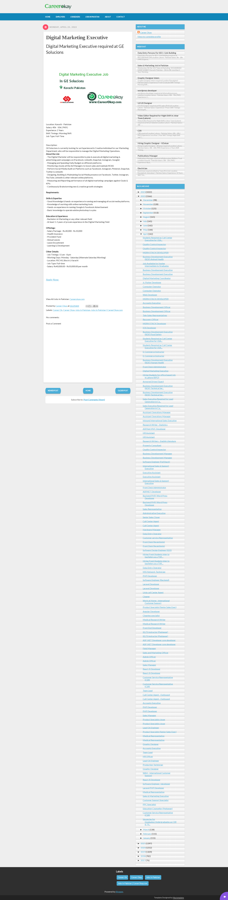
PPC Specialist (149, 804)
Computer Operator (152, 286)
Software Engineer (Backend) (156, 580)
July (145, 221)
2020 (143, 847)
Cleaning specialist (151, 615)
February (147, 833)
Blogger (119, 891)
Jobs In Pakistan (82, 310)
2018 (143, 856)
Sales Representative (152, 509)
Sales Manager (149, 665)
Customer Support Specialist (155, 800)
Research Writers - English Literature (159, 441)
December (148, 200)
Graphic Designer (151, 744)
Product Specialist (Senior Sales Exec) (159, 607)
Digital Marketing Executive (77, 37)
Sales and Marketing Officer (155, 652)
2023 (143, 192)
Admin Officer (149, 656)
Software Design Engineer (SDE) (157, 550)
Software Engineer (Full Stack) (156, 461)
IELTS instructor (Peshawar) (155, 632)
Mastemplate (178, 897)
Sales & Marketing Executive (156, 796)
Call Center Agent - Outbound (156, 694)
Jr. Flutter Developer (152, 282)
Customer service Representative (158, 538)
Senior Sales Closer (151, 517)
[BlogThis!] (89, 306)
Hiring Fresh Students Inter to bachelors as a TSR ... (156, 555)
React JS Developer (151, 669)
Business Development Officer (156, 307)
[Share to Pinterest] (97, 306)
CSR (139, 130)
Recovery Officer (150, 319)
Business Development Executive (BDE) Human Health (158, 361)
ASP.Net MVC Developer (154, 429)
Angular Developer (151, 611)
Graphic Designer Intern (148, 78)
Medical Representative (153, 736)
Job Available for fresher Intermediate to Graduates (156, 264)
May (145, 229)
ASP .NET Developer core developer (159, 640)
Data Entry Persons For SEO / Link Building (157, 53)
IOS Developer (149, 327)
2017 (143, 860)
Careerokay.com (77, 299)
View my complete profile (149, 36)
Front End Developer (152, 628)
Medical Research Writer (154, 619)
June (145, 225)
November (148, 204)
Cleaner (146, 596)
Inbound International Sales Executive (160, 420)
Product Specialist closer (154, 719)
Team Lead (148, 690)
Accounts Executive (152, 303)
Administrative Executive (154, 513)
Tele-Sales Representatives (155, 315)
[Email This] (87, 306)
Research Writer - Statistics (155, 424)
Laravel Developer (151, 584)
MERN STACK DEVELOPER (155, 252)
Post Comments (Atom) (94, 399)
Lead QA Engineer (151, 727)
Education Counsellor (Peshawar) (158, 808)
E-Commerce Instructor (153, 352)
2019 (143, 852)
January (146, 838)
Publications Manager (148, 155)
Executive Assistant (151, 472)
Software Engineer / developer (156, 784)
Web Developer (150, 294)
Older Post (123, 390)
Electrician (142, 168)
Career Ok (57, 310)
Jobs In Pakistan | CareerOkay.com (107, 310)
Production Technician (153, 765)
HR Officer (148, 756)
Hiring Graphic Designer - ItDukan (153, 143)
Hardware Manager (152, 529)
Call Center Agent (151, 521)
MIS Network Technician (154, 571)
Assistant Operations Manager (157, 412)
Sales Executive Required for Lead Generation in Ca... (158, 400)
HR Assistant (149, 433)
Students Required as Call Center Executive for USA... (157, 238)
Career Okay (69, 310)
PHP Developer (150, 576)
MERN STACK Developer (154, 323)
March (146, 829)
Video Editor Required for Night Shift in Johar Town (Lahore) (158, 116)
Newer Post (53, 390)
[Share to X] (92, 306)
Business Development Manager (157, 453)
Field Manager (149, 648)
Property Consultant (152, 445)
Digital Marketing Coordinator (157, 278)
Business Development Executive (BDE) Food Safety (158, 333)
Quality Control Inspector (154, 244)
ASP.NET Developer (152, 491)
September (148, 212)
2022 (143, 196)
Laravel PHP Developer (153, 788)
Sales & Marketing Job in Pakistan (153, 65)
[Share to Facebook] (94, 306)
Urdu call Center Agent (153, 592)
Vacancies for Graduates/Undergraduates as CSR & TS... (159, 821)
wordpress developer (147, 90)
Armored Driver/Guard (153, 381)
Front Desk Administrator (154, 366)
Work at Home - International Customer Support (156, 601)
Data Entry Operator (152, 533)
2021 (143, 843)
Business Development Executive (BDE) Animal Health (158, 257)
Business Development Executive (158, 270)
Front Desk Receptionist (154, 542)
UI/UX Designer (145, 103)
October (147, 208)
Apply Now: (52, 279)
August (146, 217)
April (145, 234)
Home (88, 390)
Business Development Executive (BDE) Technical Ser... (158, 386)
